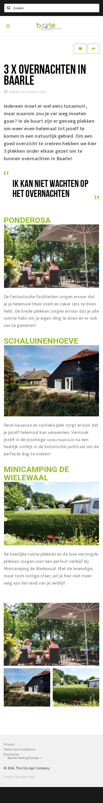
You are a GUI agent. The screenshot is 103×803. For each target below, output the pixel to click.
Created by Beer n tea (19, 777)
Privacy (9, 744)
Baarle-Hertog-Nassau (24, 758)
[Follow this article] (80, 49)
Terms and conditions (20, 749)
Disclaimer (11, 754)
